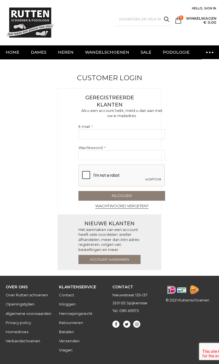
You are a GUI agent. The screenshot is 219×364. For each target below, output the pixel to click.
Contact (66, 295)
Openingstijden (20, 304)
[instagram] (136, 324)
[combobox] (143, 19)
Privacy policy (18, 322)
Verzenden (69, 341)
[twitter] (126, 324)
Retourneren (71, 322)
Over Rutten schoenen (27, 295)
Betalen (66, 331)
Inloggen (67, 304)
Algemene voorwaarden (28, 313)
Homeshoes (17, 331)
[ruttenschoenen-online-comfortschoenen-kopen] (29, 23)
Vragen (65, 350)
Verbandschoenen (23, 341)
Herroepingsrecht (75, 313)
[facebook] (115, 324)
